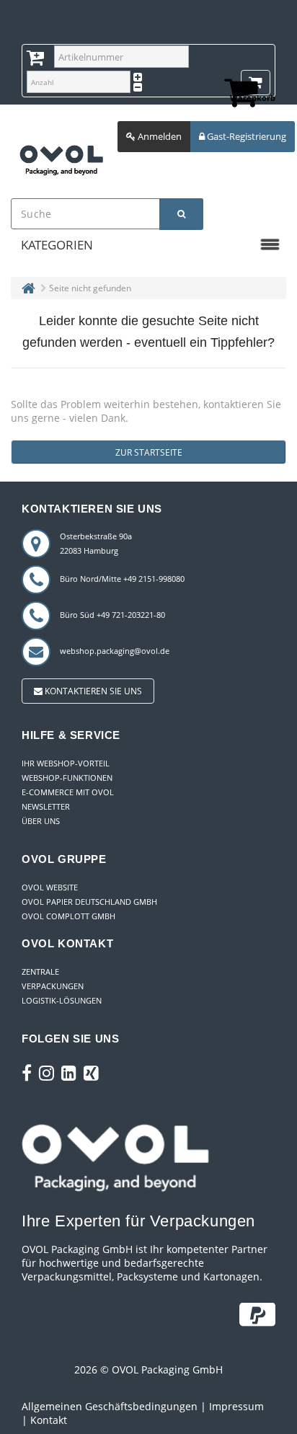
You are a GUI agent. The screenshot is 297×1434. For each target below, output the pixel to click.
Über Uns (41, 820)
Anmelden (159, 136)
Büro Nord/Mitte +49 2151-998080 (122, 578)
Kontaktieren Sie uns (92, 691)
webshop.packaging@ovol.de (114, 650)
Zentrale (40, 971)
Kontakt (48, 1420)
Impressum (236, 1406)
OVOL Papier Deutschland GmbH (89, 901)
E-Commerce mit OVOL (68, 792)
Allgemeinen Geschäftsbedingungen (110, 1406)
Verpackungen (53, 986)
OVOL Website (50, 887)
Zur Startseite (148, 452)
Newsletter (46, 806)
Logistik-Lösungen (62, 1000)
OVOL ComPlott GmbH (68, 916)
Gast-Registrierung (245, 136)
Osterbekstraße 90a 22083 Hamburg (96, 543)
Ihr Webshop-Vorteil (66, 763)
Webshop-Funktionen (67, 777)
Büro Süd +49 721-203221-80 (112, 614)
